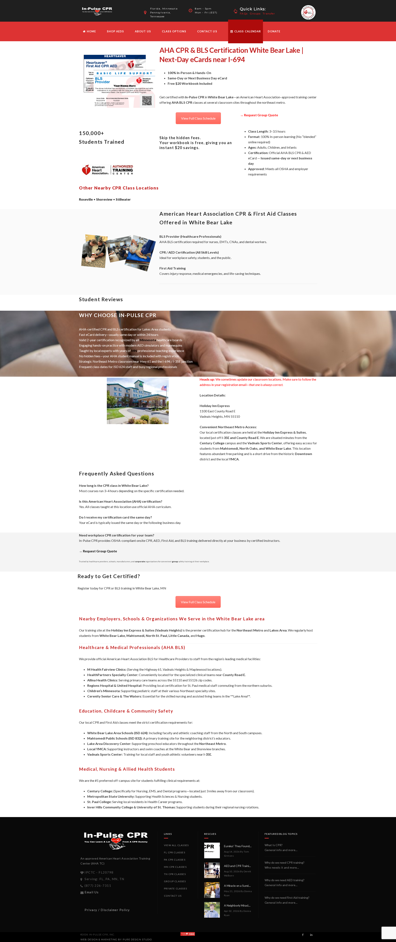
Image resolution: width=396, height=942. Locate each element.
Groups (255, 13)
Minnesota (148, 340)
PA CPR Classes (174, 859)
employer (301, 169)
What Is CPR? (274, 845)
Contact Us (207, 31)
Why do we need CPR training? (284, 862)
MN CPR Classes (175, 866)
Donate (274, 31)
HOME (91, 31)
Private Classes (175, 888)
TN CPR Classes (175, 874)
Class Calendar (247, 31)
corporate (140, 561)
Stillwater (123, 199)
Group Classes (175, 881)
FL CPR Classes (174, 852)
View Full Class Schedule (198, 118)
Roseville (86, 199)
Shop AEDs (115, 31)
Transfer (269, 13)
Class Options (174, 31)
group (175, 561)
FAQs (244, 13)
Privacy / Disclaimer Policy (107, 910)
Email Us (92, 892)
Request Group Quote (261, 115)
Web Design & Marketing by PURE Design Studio (116, 939)
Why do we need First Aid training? (287, 897)
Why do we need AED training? (284, 880)
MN (134, 351)
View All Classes (176, 845)
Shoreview (104, 199)
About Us (143, 31)
